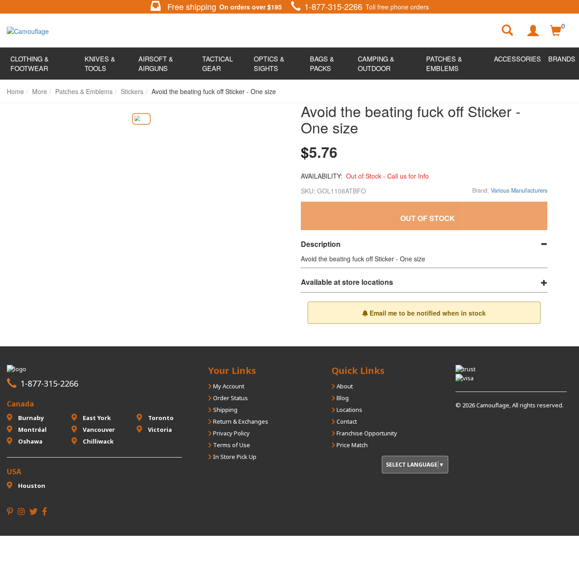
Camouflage (492, 405)
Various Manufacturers (519, 190)
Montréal (32, 429)
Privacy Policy (231, 433)
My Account (228, 386)
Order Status (230, 398)
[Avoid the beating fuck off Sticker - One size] (141, 119)
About (344, 386)
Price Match (351, 445)
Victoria (159, 429)
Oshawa (30, 441)
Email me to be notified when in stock (427, 312)
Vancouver (98, 429)
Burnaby (30, 418)
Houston (31, 486)
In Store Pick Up (234, 457)
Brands (561, 58)
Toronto (160, 418)
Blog (342, 398)
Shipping (224, 410)
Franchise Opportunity (366, 433)
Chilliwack (97, 441)
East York (96, 418)
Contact (346, 421)
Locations (348, 410)
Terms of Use (231, 445)
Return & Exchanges (240, 421)
